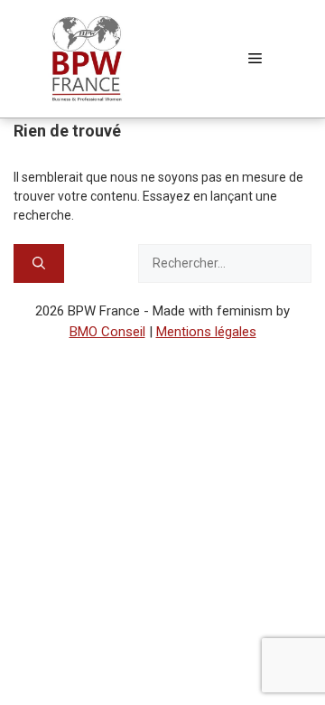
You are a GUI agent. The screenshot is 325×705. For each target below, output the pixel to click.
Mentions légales (206, 332)
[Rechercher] (39, 263)
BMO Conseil (107, 332)
